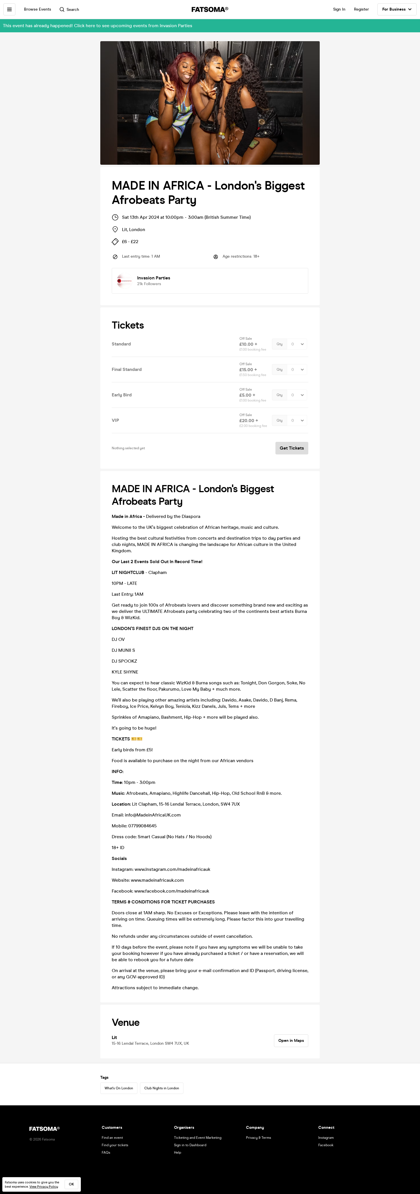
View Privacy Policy (43, 1187)
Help (177, 1153)
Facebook (325, 1145)
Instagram (326, 1138)
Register (361, 9)
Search (73, 9)
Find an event (112, 1138)
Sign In (339, 9)
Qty (280, 344)
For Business (394, 9)
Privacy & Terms (258, 1138)
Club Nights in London (161, 1088)
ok (71, 1184)
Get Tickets (292, 448)
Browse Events (37, 9)
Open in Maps (291, 1040)
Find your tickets (115, 1145)
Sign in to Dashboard (190, 1145)
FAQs (106, 1153)
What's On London (119, 1088)
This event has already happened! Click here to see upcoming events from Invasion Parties (97, 25)
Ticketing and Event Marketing (197, 1138)
